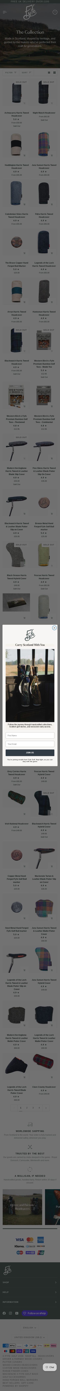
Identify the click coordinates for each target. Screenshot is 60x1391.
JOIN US (30, 753)
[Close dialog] (54, 628)
